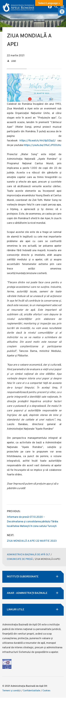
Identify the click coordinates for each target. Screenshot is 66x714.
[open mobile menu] (62, 7)
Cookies (46, 690)
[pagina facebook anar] (50, 7)
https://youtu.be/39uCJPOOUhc (42, 145)
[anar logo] (18, 6)
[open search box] (56, 7)
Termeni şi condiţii (11, 690)
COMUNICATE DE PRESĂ (20, 559)
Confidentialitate (31, 690)
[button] (62, 12)
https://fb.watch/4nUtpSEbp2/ (37, 140)
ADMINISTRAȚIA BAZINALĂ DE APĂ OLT (28, 554)
